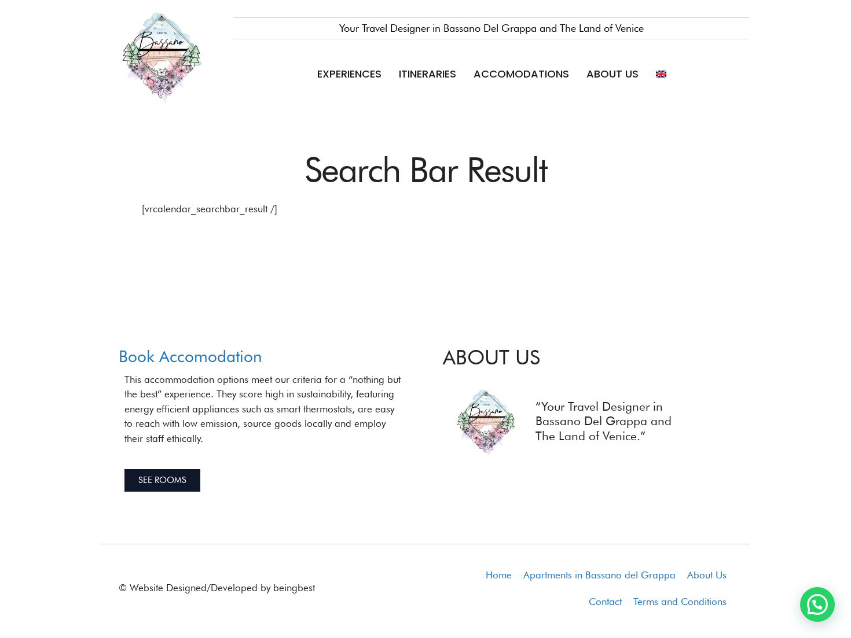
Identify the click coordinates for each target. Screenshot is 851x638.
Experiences (349, 74)
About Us (612, 74)
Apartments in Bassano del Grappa (599, 575)
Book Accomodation (190, 356)
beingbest (294, 587)
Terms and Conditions (680, 601)
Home (499, 575)
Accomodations (521, 74)
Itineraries (427, 74)
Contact (605, 601)
